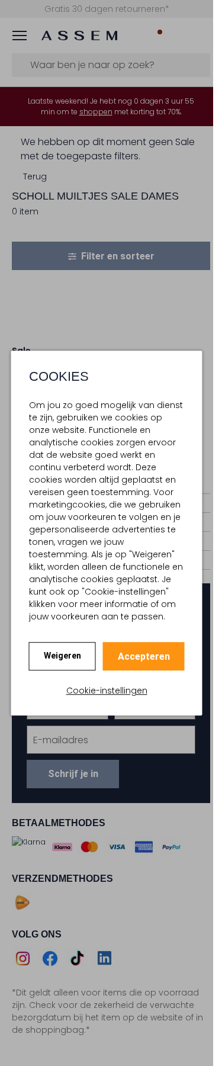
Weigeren (62, 655)
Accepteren (144, 656)
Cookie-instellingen (106, 690)
